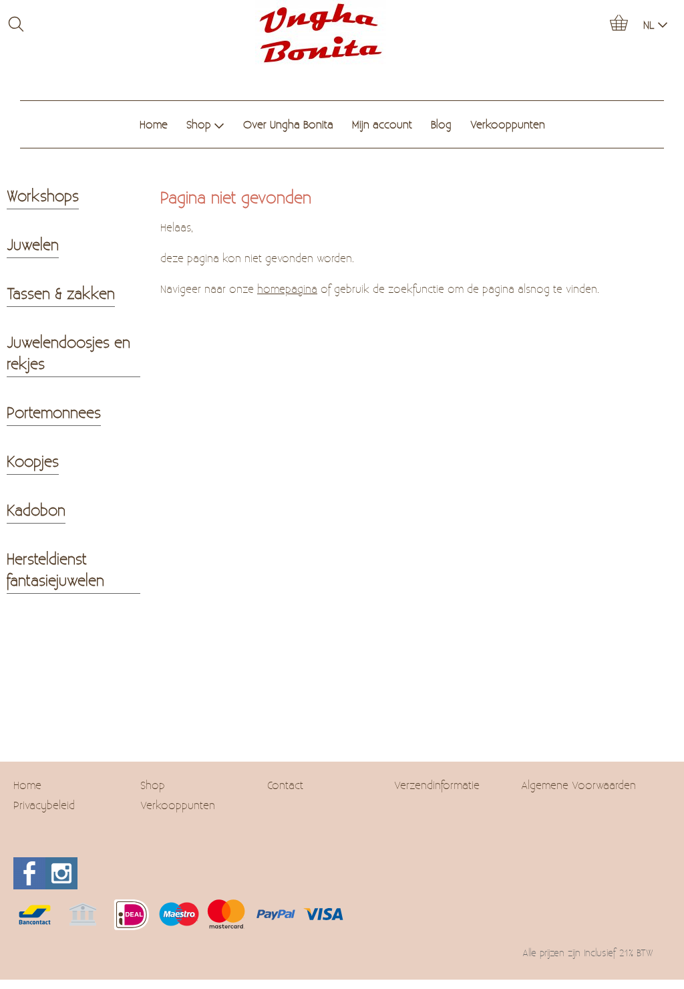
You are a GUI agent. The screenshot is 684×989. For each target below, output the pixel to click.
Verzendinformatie (437, 784)
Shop (198, 124)
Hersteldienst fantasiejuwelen (55, 569)
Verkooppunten (507, 124)
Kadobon (36, 509)
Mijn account (382, 124)
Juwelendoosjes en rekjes (68, 352)
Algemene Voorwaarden (578, 784)
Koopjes (33, 460)
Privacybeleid (44, 804)
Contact (285, 784)
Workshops (43, 195)
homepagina (287, 288)
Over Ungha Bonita (288, 124)
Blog (441, 124)
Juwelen (33, 244)
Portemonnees (54, 412)
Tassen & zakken (61, 293)
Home (154, 124)
